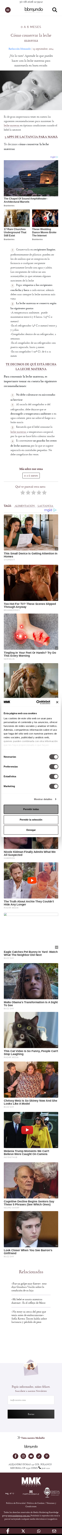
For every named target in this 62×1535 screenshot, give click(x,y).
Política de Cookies (36, 1503)
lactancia (45, 506)
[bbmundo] (32, 10)
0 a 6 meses (31, 27)
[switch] (53, 766)
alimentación (25, 506)
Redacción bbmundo (20, 48)
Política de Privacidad (16, 1503)
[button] (8, 10)
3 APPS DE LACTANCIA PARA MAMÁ (31, 136)
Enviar (31, 1414)
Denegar (31, 830)
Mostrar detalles (43, 799)
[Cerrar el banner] (57, 702)
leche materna (12, 125)
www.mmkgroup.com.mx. (19, 1516)
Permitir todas (31, 809)
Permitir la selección (31, 819)
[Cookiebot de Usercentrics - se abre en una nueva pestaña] (37, 702)
